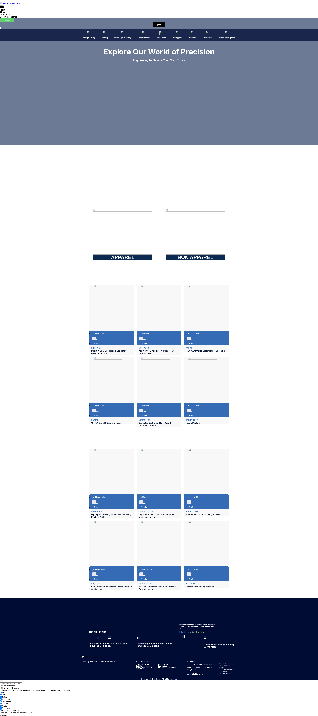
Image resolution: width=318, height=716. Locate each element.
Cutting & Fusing (88, 38)
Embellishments (143, 38)
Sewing (105, 38)
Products (4, 10)
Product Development (226, 38)
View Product (95, 339)
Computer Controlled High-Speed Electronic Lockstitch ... (155, 424)
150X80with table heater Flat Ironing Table (205, 351)
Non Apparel (177, 38)
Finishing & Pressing (122, 38)
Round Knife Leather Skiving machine (203, 514)
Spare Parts (161, 38)
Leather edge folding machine (200, 586)
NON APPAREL (195, 257)
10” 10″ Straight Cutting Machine (106, 423)
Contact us (5, 14)
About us (4, 12)
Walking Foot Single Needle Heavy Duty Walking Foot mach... (157, 587)
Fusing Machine (193, 423)
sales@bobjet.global (195, 674)
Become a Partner (8, 17)
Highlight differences (10, 688)
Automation (207, 38)
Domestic (192, 38)
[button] (159, 6)
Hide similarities (8, 686)
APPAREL (122, 257)
